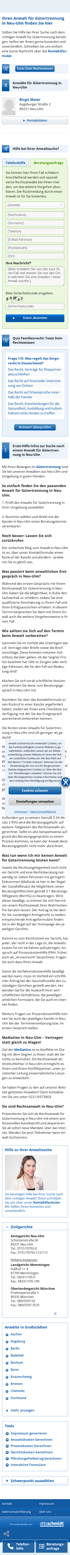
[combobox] (35, 205)
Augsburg (18, 1341)
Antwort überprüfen (35, 427)
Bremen (17, 1384)
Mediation (22, 1049)
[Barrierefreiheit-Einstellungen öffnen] (65, 782)
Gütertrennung (48, 466)
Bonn (15, 1370)
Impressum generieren (29, 1433)
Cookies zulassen (35, 790)
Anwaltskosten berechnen (31, 1439)
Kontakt (7, 1503)
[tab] (15, 162)
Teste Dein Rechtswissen (35, 68)
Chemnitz (18, 1391)
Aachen (16, 1334)
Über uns (45, 1512)
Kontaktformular (46, 1202)
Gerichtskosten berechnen (32, 1452)
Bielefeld (17, 1355)
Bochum (17, 1363)
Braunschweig (21, 1377)
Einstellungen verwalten (35, 801)
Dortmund (18, 1398)
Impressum (21, 811)
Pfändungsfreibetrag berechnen (36, 1458)
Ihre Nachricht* (18, 263)
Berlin (15, 1348)
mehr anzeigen (22, 1410)
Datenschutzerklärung (43, 811)
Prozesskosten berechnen (31, 1446)
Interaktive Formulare (28, 1464)
